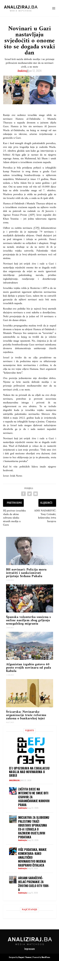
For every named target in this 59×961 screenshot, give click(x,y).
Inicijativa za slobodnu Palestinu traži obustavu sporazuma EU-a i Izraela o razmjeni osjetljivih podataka (33, 827)
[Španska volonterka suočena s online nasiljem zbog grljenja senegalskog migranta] (29, 598)
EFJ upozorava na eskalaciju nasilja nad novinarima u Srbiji (29, 772)
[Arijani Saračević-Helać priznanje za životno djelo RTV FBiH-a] (13, 879)
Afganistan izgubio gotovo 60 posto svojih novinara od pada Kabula (28, 667)
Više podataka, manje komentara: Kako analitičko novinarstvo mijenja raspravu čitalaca (32, 857)
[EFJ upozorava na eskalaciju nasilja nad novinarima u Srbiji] (31, 750)
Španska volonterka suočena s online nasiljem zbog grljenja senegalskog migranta (28, 620)
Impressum (29, 949)
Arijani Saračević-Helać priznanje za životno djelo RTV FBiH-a (33, 884)
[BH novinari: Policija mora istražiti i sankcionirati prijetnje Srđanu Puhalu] (29, 551)
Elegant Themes (24, 957)
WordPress (46, 957)
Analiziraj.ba (14, 780)
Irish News (16, 476)
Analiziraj (22, 71)
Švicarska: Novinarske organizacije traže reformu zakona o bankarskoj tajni (26, 715)
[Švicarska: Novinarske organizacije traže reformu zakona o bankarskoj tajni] (29, 693)
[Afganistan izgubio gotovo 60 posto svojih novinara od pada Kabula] (29, 646)
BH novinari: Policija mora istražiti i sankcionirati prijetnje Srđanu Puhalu (26, 573)
